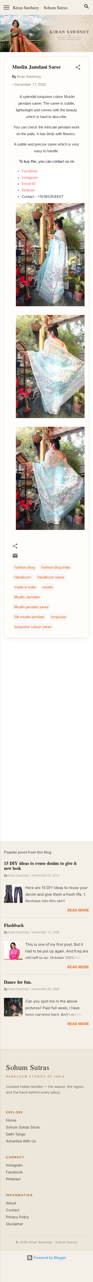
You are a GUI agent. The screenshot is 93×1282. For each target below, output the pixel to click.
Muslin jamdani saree (31, 607)
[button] (78, 68)
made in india (25, 587)
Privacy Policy (17, 1217)
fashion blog (24, 567)
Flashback (14, 925)
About (11, 1203)
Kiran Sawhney (26, 7)
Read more (78, 910)
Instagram (14, 1165)
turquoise (58, 617)
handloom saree (51, 577)
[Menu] (6, 7)
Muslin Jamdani (27, 597)
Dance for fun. (18, 982)
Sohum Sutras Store (22, 1127)
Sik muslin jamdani (29, 617)
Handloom (22, 577)
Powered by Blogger (49, 1257)
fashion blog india (55, 567)
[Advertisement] (46, 798)
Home (11, 1120)
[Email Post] (15, 557)
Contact (12, 1210)
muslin (47, 587)
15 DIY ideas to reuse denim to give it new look (40, 865)
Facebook (14, 1172)
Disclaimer (14, 1224)
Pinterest (13, 1179)
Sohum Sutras (56, 7)
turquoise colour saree (32, 627)
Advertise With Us (21, 1141)
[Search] (87, 7)
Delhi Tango (16, 1134)
